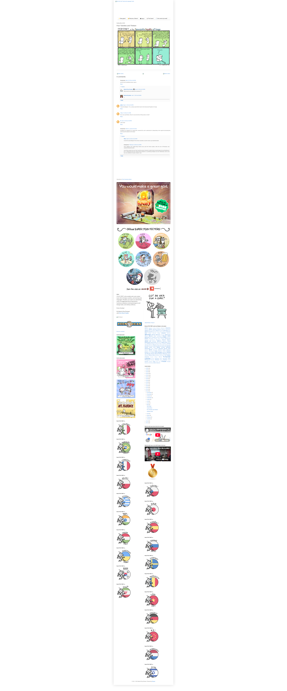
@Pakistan (153, 343)
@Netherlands (148, 342)
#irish (166, 355)
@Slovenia (159, 346)
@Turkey (165, 348)
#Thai (154, 361)
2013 (147, 390)
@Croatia (154, 331)
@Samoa (158, 344)
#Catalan (164, 351)
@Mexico (168, 339)
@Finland (153, 334)
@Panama (157, 343)
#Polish (169, 358)
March (148, 415)
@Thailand (161, 348)
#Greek (169, 353)
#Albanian (146, 351)
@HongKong (159, 336)
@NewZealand (153, 342)
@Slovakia (155, 346)
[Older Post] (120, 74)
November (149, 394)
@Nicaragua (159, 342)
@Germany (167, 334)
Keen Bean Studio (124, 313)
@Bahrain (163, 329)
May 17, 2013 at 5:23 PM (128, 105)
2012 (147, 421)
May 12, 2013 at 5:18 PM (140, 89)
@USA (150, 349)
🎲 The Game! (150, 18)
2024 (147, 371)
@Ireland (154, 337)
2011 (147, 422)
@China (146, 331)
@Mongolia (154, 341)
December (149, 392)
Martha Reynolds (127, 95)
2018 (147, 382)
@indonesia (147, 337)
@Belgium (146, 330)
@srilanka (163, 347)
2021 (147, 376)
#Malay (161, 358)
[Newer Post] (166, 74)
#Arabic (156, 351)
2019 (147, 380)
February (149, 417)
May (148, 404)
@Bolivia (154, 330)
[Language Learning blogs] (153, 479)
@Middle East (148, 341)
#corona (146, 352)
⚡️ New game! (122, 18)
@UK (169, 348)
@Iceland (164, 336)
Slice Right (149, 406)
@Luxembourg (152, 339)
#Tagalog (150, 361)
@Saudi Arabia (167, 344)
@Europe (148, 334)
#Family (149, 353)
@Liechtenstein (167, 338)
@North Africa (164, 342)
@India (168, 336)
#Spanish (165, 359)
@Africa (146, 328)
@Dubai (150, 333)
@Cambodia (161, 330)
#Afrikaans (168, 349)
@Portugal (146, 344)
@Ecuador (154, 333)
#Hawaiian (146, 355)
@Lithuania (147, 339)
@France (158, 334)
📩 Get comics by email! (161, 18)
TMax (125, 138)
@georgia (162, 334)
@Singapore (151, 346)
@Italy (164, 337)
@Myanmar (164, 341)
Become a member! (121, 331)
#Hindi (153, 355)
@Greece (151, 336)
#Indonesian (162, 355)
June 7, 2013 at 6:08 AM (136, 95)
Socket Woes (149, 407)
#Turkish (168, 361)
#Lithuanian (157, 358)
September (149, 397)
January (149, 418)
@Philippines (164, 343)
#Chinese (168, 351)
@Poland (168, 343)
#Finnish (152, 353)
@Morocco (159, 341)
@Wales (164, 349)
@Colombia (150, 331)
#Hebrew (150, 355)
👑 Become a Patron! (133, 18)
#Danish (152, 352)
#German (165, 353)
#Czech (149, 352)
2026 (147, 368)
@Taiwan (156, 348)
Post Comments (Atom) (126, 179)
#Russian (157, 359)
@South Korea (152, 347)
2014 (147, 389)
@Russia (154, 344)
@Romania (150, 344)
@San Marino (162, 344)
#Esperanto (165, 352)
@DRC (146, 333)
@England (163, 333)
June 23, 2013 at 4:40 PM (126, 120)
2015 (147, 387)
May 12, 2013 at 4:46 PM (131, 80)
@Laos (159, 338)
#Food (156, 353)
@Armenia (146, 329)
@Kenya (155, 338)
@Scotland (147, 346)
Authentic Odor (150, 411)
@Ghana (146, 336)
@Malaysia (164, 339)
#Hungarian (157, 355)
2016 (147, 385)
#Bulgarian (160, 351)
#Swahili (169, 359)
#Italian (168, 355)
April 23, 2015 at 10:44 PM (132, 138)
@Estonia (168, 333)
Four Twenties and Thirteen (152, 409)
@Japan (146, 338)
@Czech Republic (163, 331)
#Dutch (156, 352)
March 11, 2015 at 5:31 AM (131, 128)
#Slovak (161, 359)
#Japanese (147, 356)
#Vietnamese (151, 362)
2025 (147, 370)
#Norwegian (165, 358)
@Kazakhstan (151, 338)
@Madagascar (158, 339)
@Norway (149, 343)
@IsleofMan (158, 337)
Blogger (153, 681)
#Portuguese (147, 359)
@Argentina (168, 328)
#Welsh (154, 362)
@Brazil (157, 330)
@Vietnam (160, 349)
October (149, 395)
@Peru (160, 343)
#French (160, 353)
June (148, 402)
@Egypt (158, 333)
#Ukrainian (146, 362)
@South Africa (164, 346)
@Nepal (168, 341)
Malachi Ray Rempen (128, 89)
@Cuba (158, 331)
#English (160, 352)
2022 (147, 375)
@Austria (159, 329)
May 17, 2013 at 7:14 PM (126, 112)
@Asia (150, 329)
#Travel (163, 361)
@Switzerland (147, 348)
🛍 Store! (142, 18)
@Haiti (155, 336)
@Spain (158, 347)
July (148, 401)
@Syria (152, 348)
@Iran (151, 337)
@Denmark (168, 331)
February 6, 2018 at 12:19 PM (135, 144)
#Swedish (146, 361)
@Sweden (168, 347)
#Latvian (152, 358)
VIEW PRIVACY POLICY (150, 322)
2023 (147, 373)
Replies (123, 86)
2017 (147, 384)
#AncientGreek (151, 351)
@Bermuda (150, 330)
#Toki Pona (158, 361)
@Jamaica (168, 337)
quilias (121, 105)
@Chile (169, 330)
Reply (121, 84)
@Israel (161, 337)
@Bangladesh (167, 329)
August (148, 399)
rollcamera (158, 362)
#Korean (160, 356)
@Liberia (162, 338)
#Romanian (152, 359)
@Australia (155, 329)
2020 (147, 378)
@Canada (166, 330)
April (148, 413)
